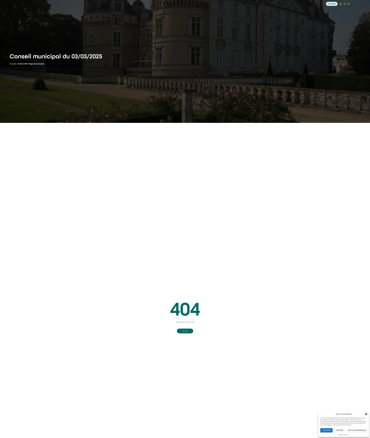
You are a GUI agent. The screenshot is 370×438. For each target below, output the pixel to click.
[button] (366, 414)
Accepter (326, 430)
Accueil (13, 64)
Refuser (339, 430)
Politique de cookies (343, 434)
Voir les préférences (357, 430)
